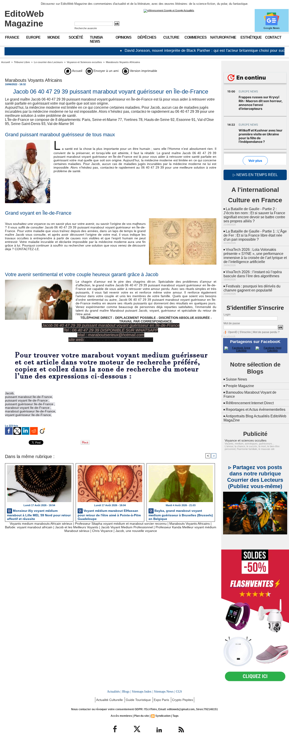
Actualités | (114, 691)
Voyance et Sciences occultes (84, 62)
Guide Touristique (139, 700)
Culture (171, 37)
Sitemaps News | (164, 691)
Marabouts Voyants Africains (123, 62)
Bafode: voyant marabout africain (28, 527)
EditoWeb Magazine (24, 18)
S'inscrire (245, 332)
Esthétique (251, 37)
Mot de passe (232, 323)
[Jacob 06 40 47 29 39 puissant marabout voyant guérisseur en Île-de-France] (182, 219)
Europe (33, 37)
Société (76, 37)
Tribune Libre (22, 62)
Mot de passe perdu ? (266, 332)
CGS (179, 691)
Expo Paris (162, 700)
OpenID (233, 332)
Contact (273, 37)
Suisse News (236, 379)
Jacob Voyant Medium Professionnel (127, 527)
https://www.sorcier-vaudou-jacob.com (118, 339)
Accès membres (121, 715)
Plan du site (141, 715)
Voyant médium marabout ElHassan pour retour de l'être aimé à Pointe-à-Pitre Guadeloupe (109, 514)
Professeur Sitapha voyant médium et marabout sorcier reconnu (121, 523)
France (12, 37)
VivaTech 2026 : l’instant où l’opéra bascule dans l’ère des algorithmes (253, 274)
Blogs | (126, 691)
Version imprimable (143, 71)
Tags (175, 715)
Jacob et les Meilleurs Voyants (76, 527)
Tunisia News (96, 39)
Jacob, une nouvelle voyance (136, 531)
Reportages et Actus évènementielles (255, 409)
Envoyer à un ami (106, 71)
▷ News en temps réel (255, 175)
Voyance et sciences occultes (245, 440)
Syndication (162, 715)
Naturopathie (223, 37)
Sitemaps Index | (142, 691)
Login (227, 314)
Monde (53, 37)
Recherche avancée (86, 28)
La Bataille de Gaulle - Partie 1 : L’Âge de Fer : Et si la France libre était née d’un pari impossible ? (255, 235)
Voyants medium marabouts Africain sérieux (41, 523)
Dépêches (147, 37)
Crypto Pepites (182, 700)
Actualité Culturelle (110, 700)
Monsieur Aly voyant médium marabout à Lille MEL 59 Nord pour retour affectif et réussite (39, 514)
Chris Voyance (102, 531)
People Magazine (240, 386)
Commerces (195, 37)
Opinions (123, 37)
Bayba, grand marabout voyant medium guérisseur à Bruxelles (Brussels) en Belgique (181, 514)
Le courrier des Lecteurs (48, 62)
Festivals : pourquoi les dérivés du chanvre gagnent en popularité (252, 288)
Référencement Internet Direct (250, 403)
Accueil (5, 62)
